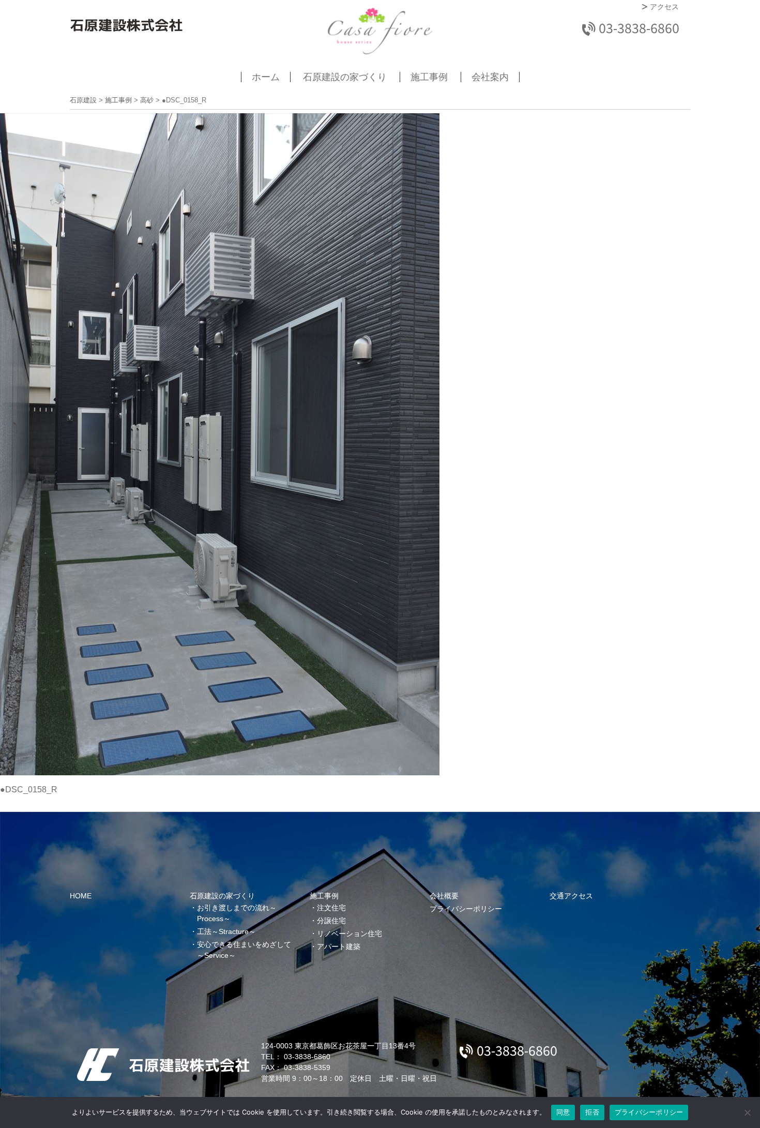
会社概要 (444, 896)
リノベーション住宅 (349, 933)
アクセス (664, 7)
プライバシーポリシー (466, 909)
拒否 (592, 1112)
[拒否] (747, 1112)
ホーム (266, 77)
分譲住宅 (331, 920)
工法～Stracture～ (226, 931)
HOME (81, 896)
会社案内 (490, 77)
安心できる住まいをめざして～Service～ (244, 949)
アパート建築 (338, 946)
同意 (563, 1112)
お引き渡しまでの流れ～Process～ (237, 913)
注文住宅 (331, 908)
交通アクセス (571, 896)
